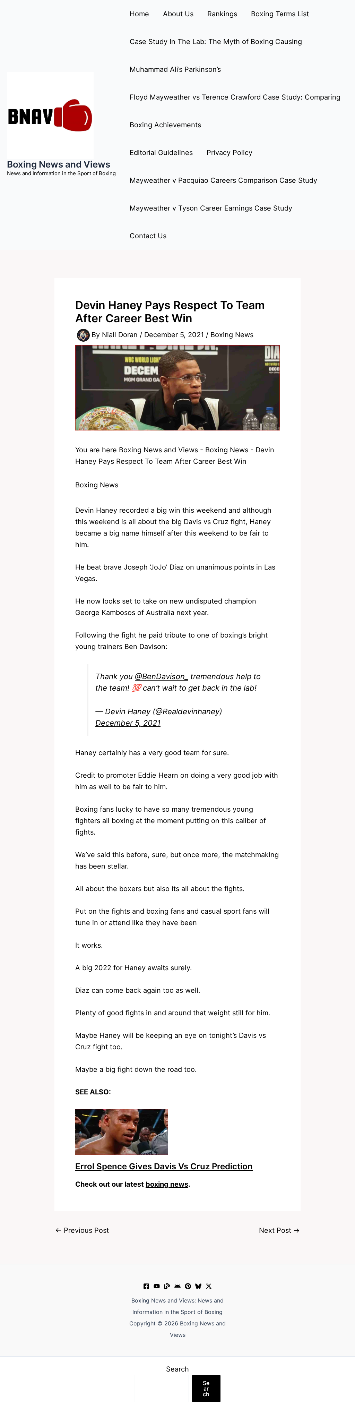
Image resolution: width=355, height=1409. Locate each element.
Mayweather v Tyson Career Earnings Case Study (211, 208)
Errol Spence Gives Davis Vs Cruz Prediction (164, 1166)
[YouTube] (157, 1286)
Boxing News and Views (58, 164)
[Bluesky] (198, 1286)
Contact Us (148, 236)
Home (139, 14)
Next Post (279, 1230)
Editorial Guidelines (161, 152)
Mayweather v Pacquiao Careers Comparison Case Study (223, 180)
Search (177, 1369)
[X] (209, 1286)
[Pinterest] (188, 1286)
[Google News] (177, 1286)
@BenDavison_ (161, 676)
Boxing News (231, 335)
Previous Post (82, 1230)
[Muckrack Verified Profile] (167, 1286)
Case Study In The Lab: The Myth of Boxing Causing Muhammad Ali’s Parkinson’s (216, 55)
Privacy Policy (229, 152)
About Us (178, 14)
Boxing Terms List (280, 14)
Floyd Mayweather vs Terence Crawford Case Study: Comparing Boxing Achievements (235, 111)
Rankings (222, 14)
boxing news (167, 1184)
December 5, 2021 (128, 722)
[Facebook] (146, 1286)
